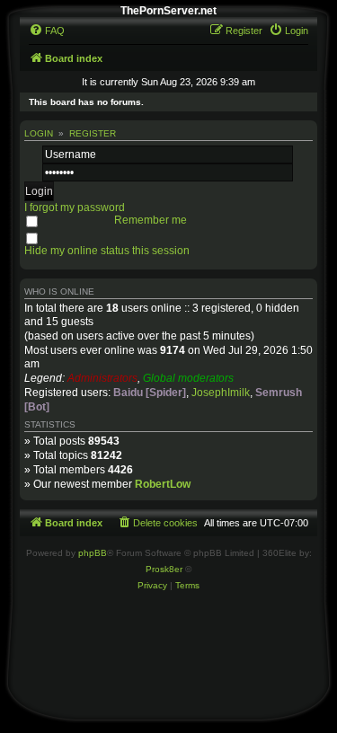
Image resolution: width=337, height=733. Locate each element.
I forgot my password (74, 207)
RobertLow (163, 484)
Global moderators (188, 378)
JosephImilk (220, 392)
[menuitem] (47, 30)
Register (92, 133)
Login (38, 133)
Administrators (102, 378)
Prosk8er (164, 569)
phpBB (92, 553)
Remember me (150, 220)
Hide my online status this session (107, 250)
